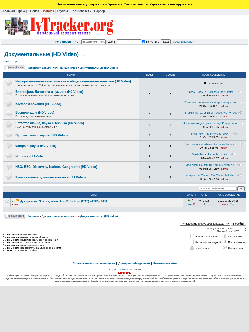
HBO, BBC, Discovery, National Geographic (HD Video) (56, 167)
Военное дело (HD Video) (34, 112)
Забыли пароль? (183, 41)
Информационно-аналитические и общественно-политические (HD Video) (73, 81)
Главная (33, 67)
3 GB (189, 204)
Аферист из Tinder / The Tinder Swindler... (211, 175)
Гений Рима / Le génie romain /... (211, 154)
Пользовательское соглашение (94, 263)
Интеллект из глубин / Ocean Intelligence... (211, 144)
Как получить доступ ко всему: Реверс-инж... (211, 123)
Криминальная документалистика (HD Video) (50, 177)
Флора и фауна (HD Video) (35, 146)
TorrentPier (124, 269)
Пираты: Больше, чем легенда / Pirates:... (211, 91)
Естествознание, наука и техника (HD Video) (49, 123)
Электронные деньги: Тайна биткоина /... (211, 164)
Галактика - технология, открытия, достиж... (211, 102)
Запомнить (152, 41)
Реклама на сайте (165, 263)
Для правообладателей (134, 263)
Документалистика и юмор (59, 67)
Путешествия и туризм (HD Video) (41, 135)
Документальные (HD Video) (41, 54)
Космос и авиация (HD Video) (38, 104)
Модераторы (10, 61)
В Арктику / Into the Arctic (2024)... (211, 133)
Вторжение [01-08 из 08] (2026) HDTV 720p (211, 112)
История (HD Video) (30, 156)
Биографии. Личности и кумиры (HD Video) (49, 92)
